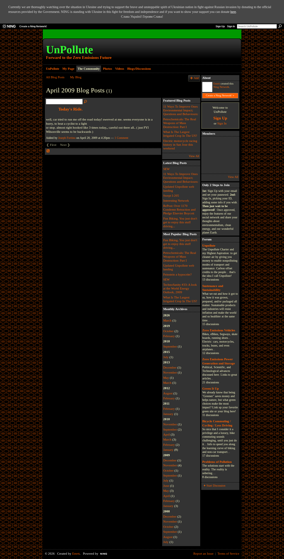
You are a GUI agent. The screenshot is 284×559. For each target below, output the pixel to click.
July (166, 357)
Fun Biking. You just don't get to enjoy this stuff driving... (180, 222)
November (170, 372)
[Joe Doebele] (220, 167)
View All (194, 156)
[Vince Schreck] (231, 167)
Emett (216, 83)
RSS (48, 151)
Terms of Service (228, 553)
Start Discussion (215, 485)
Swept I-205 (171, 195)
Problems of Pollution (217, 461)
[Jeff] (231, 143)
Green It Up (210, 388)
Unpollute (208, 245)
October (168, 331)
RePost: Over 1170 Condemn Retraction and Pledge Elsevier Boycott (179, 209)
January (168, 414)
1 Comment (121, 137)
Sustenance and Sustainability (212, 288)
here (233, 12)
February (169, 336)
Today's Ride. (70, 109)
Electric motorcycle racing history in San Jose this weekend (180, 144)
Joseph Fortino (66, 137)
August (168, 393)
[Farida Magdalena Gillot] (208, 167)
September (170, 346)
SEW (166, 169)
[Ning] (9, 26)
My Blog (75, 77)
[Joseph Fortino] (231, 155)
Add (196, 78)
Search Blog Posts (86, 102)
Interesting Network (176, 200)
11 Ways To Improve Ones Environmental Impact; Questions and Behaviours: (180, 110)
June (166, 485)
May (166, 377)
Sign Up (220, 26)
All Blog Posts (55, 77)
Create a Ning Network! (33, 26)
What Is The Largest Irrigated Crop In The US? (180, 133)
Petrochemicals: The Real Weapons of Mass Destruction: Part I (179, 123)
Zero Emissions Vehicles (218, 330)
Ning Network (221, 87)
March (167, 320)
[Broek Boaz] (220, 155)
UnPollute (69, 49)
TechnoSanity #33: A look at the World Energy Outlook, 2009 (180, 288)
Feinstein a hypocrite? (177, 274)
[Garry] (220, 143)
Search (280, 26)
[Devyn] (208, 155)
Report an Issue (203, 553)
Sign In (231, 26)
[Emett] (208, 143)
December (170, 367)
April (166, 434)
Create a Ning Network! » (220, 95)
